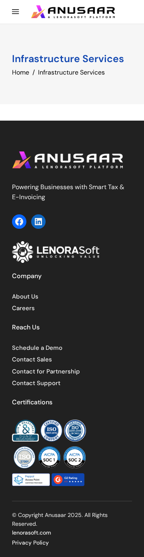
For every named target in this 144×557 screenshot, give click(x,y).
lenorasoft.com (31, 532)
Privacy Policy (30, 542)
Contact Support (36, 383)
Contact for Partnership (46, 371)
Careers (23, 308)
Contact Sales (32, 359)
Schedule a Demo (37, 348)
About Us (25, 297)
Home (20, 72)
